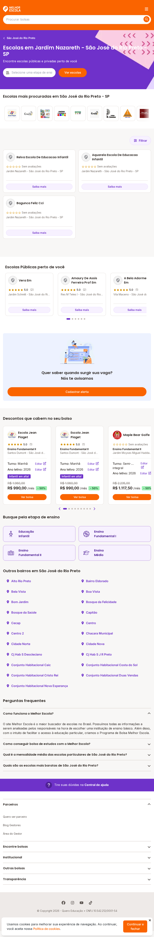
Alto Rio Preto (21, 581)
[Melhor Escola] (12, 9)
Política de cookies (46, 929)
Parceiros (10, 804)
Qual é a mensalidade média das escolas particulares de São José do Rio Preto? (65, 754)
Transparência (14, 879)
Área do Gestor (12, 833)
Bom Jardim (19, 602)
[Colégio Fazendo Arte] (61, 113)
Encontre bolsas (15, 846)
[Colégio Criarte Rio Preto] (94, 113)
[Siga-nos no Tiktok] (91, 903)
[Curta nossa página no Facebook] (63, 903)
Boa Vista (93, 591)
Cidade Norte (20, 644)
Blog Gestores (12, 825)
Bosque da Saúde (23, 612)
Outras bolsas (14, 868)
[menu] (146, 9)
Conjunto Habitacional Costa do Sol (111, 665)
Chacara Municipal (99, 633)
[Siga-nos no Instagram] (72, 903)
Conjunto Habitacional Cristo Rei (34, 675)
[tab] (68, 319)
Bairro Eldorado (97, 581)
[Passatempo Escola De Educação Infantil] (45, 113)
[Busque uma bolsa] (146, 19)
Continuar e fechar (135, 926)
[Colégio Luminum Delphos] (127, 113)
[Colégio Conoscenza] (111, 113)
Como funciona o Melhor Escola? (28, 713)
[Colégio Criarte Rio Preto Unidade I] (28, 113)
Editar (39, 463)
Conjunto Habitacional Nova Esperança (39, 686)
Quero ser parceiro (15, 816)
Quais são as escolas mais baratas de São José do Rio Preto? (50, 765)
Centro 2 (17, 633)
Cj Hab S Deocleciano (26, 654)
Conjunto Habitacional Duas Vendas (112, 675)
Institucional (12, 857)
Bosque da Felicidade (101, 602)
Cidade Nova (95, 644)
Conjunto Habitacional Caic (31, 665)
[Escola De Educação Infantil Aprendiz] (78, 113)
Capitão (91, 612)
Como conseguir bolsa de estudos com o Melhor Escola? (46, 744)
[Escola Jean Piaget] (12, 113)
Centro (91, 623)
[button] (60, 509)
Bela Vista (18, 591)
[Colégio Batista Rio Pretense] (144, 113)
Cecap (15, 623)
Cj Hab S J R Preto (99, 654)
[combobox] (29, 72)
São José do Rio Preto (20, 38)
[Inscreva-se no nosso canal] (82, 903)
